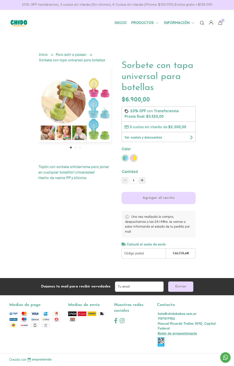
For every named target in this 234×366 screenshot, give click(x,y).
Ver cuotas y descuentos (143, 137)
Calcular (181, 253)
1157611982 (166, 319)
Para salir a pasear (72, 55)
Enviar (180, 286)
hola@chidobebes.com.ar (177, 314)
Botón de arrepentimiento (177, 334)
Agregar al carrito (159, 198)
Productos (143, 23)
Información (177, 23)
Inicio (120, 23)
